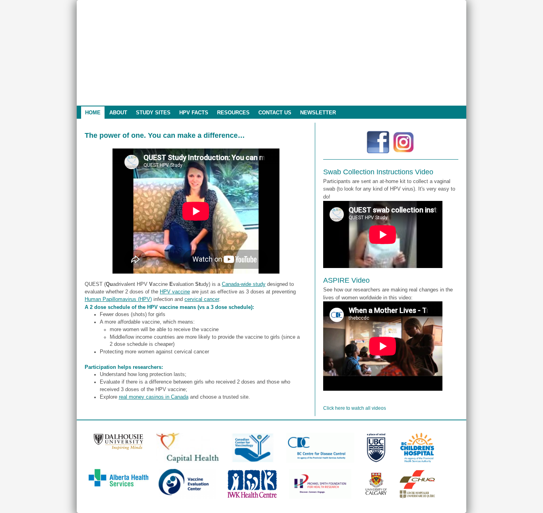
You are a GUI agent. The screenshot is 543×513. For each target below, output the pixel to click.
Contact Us (274, 113)
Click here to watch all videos (354, 408)
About (118, 113)
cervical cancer (201, 299)
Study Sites (153, 113)
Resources (233, 113)
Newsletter (318, 113)
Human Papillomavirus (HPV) (118, 299)
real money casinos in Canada (153, 397)
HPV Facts (193, 113)
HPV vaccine (175, 292)
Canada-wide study (244, 284)
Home (93, 113)
